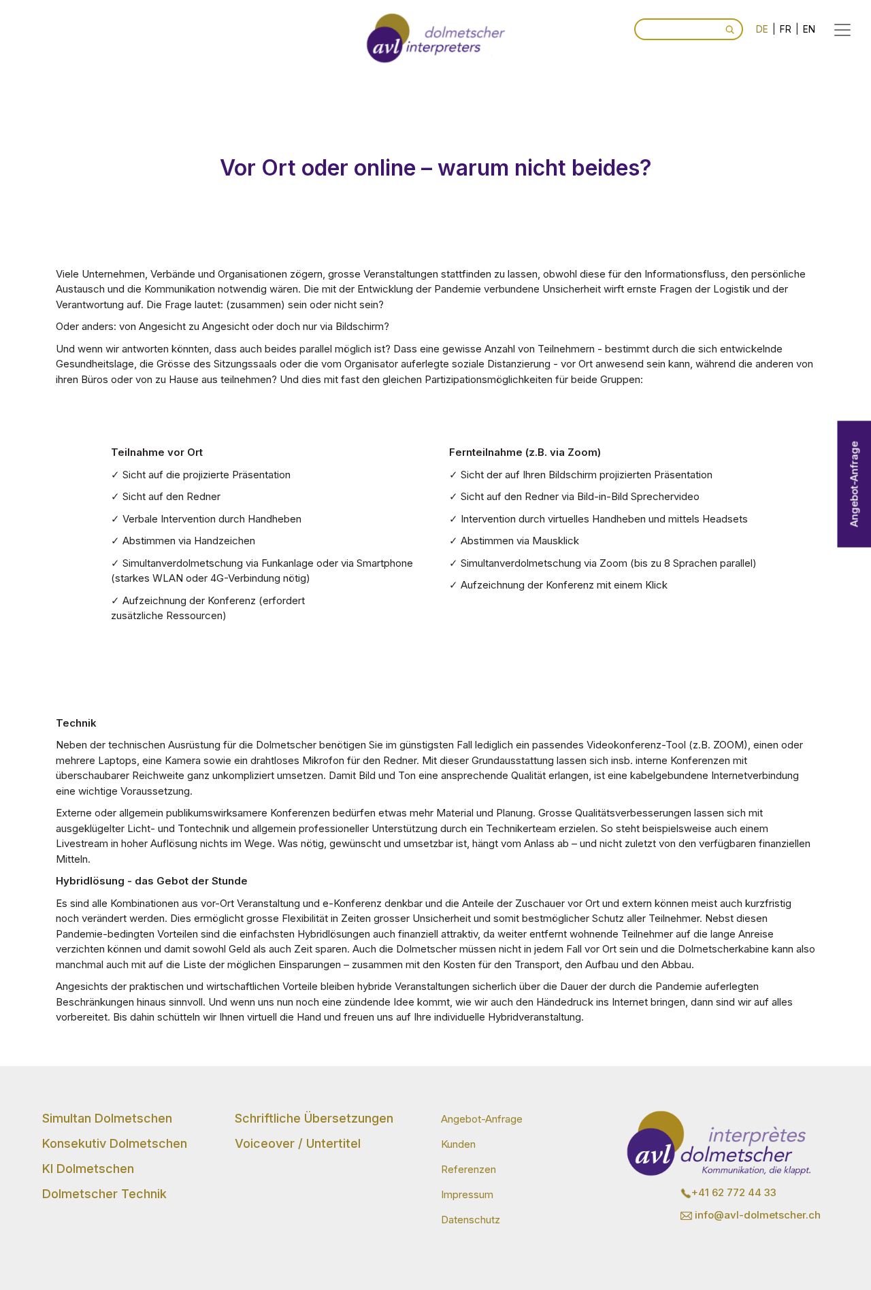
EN (809, 29)
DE (762, 29)
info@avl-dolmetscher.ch (756, 1214)
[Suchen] (729, 29)
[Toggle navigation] (842, 30)
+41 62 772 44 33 (733, 1192)
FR (785, 29)
